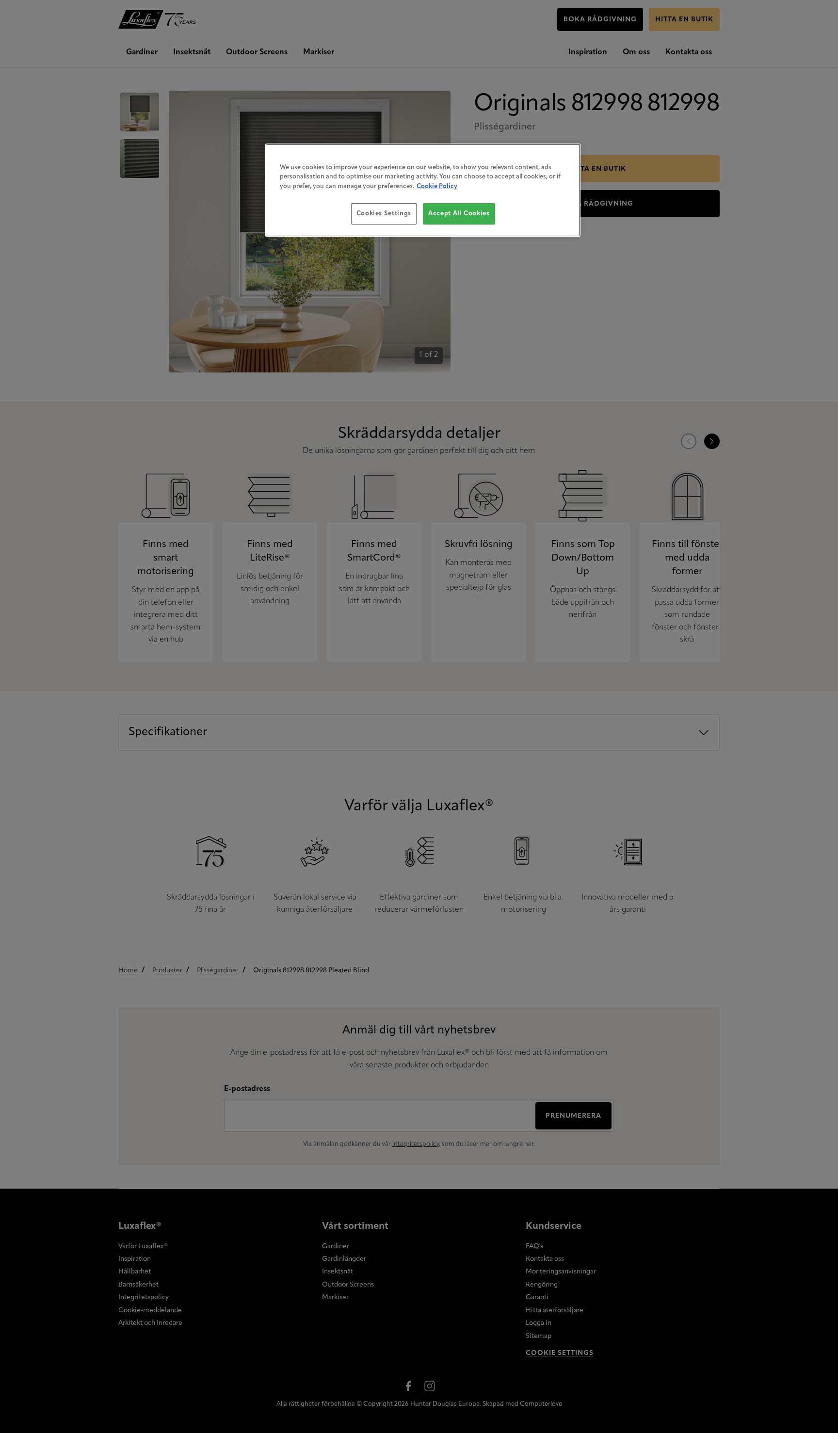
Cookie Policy (437, 186)
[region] (422, 190)
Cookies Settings (383, 213)
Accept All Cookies (459, 213)
